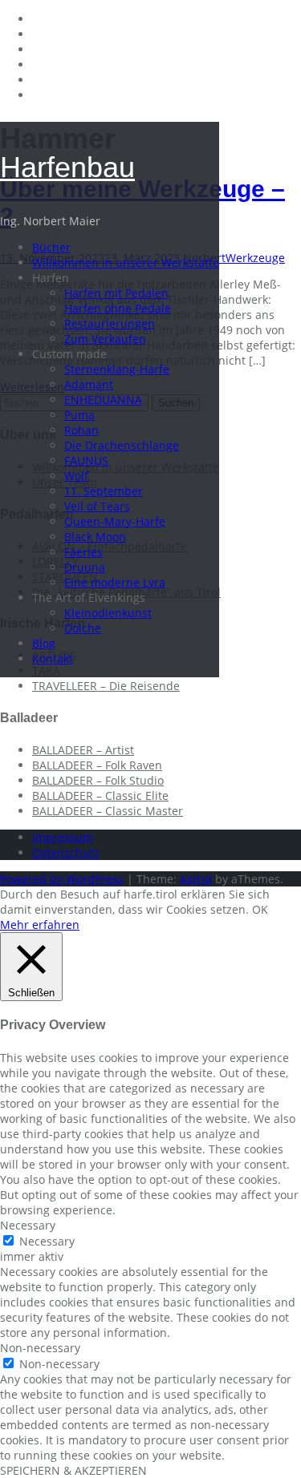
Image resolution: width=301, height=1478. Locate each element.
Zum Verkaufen (105, 338)
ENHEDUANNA (103, 399)
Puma (79, 414)
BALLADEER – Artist (83, 749)
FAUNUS (86, 460)
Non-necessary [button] (40, 1347)
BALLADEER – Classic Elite (100, 795)
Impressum (62, 837)
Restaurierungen (109, 323)
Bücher (51, 247)
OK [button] (260, 909)
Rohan (81, 430)
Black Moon (95, 536)
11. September (103, 491)
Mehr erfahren (39, 924)
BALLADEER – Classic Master (107, 810)
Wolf (76, 475)
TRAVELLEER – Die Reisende (106, 685)
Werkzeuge (255, 257)
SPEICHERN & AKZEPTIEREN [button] (73, 1470)
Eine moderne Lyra (114, 582)
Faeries (83, 551)
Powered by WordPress (62, 878)
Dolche (82, 628)
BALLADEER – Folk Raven (97, 765)
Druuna (84, 567)
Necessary (47, 1241)
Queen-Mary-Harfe (114, 521)
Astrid (196, 878)
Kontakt (52, 658)
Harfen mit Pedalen (116, 293)
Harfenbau (67, 167)
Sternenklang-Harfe (116, 369)
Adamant (88, 384)
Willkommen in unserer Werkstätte (125, 262)
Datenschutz (66, 852)
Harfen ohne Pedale (117, 308)
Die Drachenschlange (121, 445)
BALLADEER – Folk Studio (98, 780)
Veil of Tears (97, 506)
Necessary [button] (27, 1225)
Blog (43, 643)
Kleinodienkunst (108, 612)
